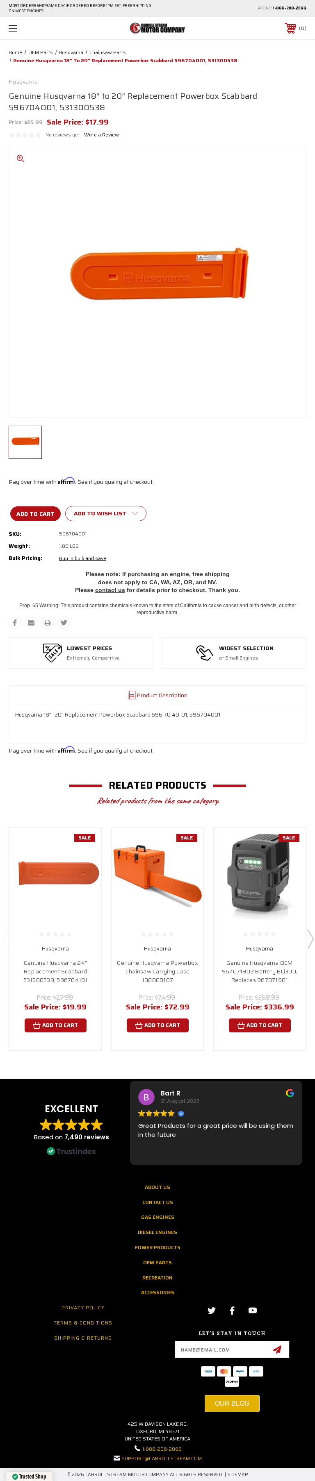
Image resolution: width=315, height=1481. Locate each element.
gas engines (157, 1217)
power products (157, 1247)
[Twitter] (64, 623)
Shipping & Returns (83, 1338)
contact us (110, 590)
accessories (157, 1292)
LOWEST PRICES (89, 648)
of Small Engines (238, 658)
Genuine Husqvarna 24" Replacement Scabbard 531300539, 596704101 (55, 971)
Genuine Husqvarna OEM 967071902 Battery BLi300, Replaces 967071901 (259, 971)
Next (310, 938)
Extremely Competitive (93, 658)
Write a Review (101, 134)
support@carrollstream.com (161, 1458)
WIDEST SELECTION (246, 648)
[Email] (31, 623)
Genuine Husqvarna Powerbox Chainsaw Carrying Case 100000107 (157, 971)
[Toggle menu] (38, 28)
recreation (157, 1277)
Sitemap (237, 1474)
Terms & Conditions (83, 1323)
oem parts (157, 1262)
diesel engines (157, 1232)
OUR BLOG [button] (232, 1403)
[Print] (47, 623)
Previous (5, 938)
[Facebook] (15, 623)
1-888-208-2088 (289, 8)
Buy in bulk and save (82, 558)
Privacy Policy (83, 1307)
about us (157, 1187)
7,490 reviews (86, 1137)
